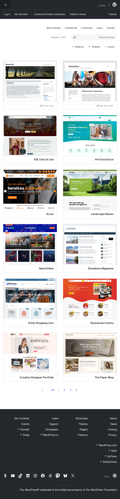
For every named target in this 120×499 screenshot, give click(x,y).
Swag (24, 434)
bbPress (110, 456)
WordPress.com (106, 445)
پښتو (106, 475)
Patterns (83, 434)
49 (52, 389)
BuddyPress (108, 461)
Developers (51, 429)
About (113, 418)
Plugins (84, 429)
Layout (111, 46)
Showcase (82, 418)
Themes (112, 14)
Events (25, 424)
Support (53, 424)
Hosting (112, 429)
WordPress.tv (49, 434)
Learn (55, 418)
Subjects (79, 46)
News (113, 424)
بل (42, 389)
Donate (23, 429)
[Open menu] (5, 4)
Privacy (112, 434)
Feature (94, 46)
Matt (112, 450)
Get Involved (21, 418)
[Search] (74, 37)
